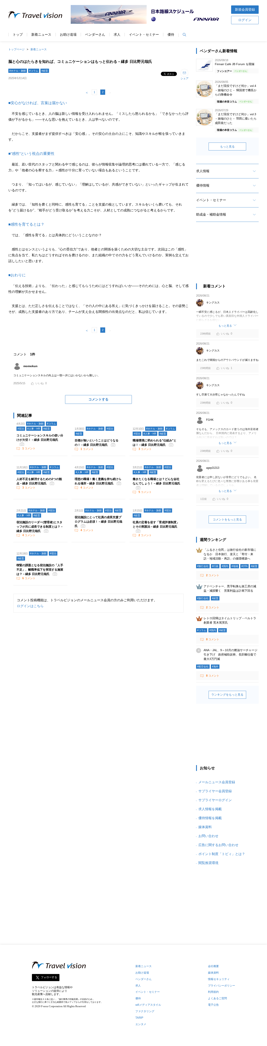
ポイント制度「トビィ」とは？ (221, 854)
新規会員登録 (245, 9)
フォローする (49, 977)
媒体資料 (205, 827)
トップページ (16, 49)
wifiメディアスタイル (148, 1004)
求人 (117, 34)
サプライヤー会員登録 (215, 791)
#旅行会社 (203, 566)
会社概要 (213, 966)
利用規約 (213, 991)
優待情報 (202, 185)
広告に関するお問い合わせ (218, 845)
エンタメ (140, 1024)
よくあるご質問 (217, 998)
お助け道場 (68, 34)
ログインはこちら (30, 606)
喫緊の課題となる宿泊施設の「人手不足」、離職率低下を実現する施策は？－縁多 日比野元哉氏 (39, 569)
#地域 (235, 566)
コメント (28, 448)
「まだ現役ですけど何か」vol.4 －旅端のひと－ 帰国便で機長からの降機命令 (236, 90)
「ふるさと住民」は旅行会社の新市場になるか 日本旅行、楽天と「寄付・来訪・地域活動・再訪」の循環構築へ (230, 554)
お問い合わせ (208, 836)
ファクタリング (144, 1011)
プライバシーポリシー (221, 985)
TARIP (139, 1017)
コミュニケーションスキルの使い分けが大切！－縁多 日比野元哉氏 (39, 437)
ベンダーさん (95, 34)
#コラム (33, 70)
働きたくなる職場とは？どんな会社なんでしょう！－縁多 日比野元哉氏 (156, 481)
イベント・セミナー (144, 34)
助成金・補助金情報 (211, 214)
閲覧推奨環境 (208, 863)
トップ (18, 34)
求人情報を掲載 (210, 809)
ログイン (245, 20)
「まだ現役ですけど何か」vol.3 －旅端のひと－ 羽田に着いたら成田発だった (236, 118)
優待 (171, 34)
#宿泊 (21, 428)
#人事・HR (33, 428)
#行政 (215, 566)
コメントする (98, 399)
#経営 (45, 70)
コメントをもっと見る (227, 519)
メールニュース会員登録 (216, 782)
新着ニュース (41, 34)
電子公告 (213, 1004)
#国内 (225, 566)
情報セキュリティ (219, 979)
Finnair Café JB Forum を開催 (234, 64)
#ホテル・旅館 (17, 70)
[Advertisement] (227, 256)
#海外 (215, 666)
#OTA (244, 566)
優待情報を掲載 (210, 818)
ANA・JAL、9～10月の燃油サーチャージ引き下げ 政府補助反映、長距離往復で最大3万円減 (230, 654)
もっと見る (227, 146)
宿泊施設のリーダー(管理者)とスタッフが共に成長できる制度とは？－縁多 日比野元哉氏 (39, 526)
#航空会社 (203, 666)
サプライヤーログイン (215, 800)
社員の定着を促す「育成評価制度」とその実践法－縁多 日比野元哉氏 (156, 524)
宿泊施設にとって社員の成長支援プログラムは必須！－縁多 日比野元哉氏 (98, 521)
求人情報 (202, 171)
